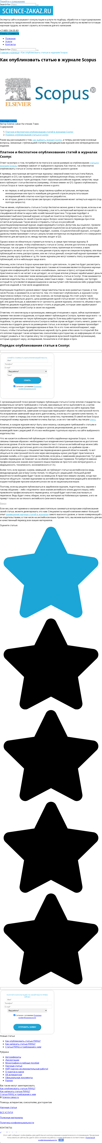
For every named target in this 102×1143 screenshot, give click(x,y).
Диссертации (12, 1059)
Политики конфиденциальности (29, 387)
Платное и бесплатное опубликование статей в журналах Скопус (39, 131)
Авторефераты (13, 1057)
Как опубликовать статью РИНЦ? (23, 1041)
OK (61, 1140)
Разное (9, 1080)
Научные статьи (8, 120)
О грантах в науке (14, 1071)
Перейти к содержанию (12, 1)
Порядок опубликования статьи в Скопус (26, 134)
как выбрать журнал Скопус (47, 139)
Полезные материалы (11, 1117)
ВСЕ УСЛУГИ (6, 1112)
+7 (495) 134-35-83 (9, 30)
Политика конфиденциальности (17, 1122)
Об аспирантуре (13, 1074)
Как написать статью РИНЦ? (20, 1043)
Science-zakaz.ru (10, 1097)
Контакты (10, 44)
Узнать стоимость (9, 33)
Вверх (3, 503)
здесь (93, 419)
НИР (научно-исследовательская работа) (26, 1068)
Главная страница (9, 52)
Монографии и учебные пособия (22, 1062)
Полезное (10, 38)
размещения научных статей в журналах (27, 514)
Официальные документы (19, 1077)
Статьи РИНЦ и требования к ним (23, 1046)
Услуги (8, 41)
